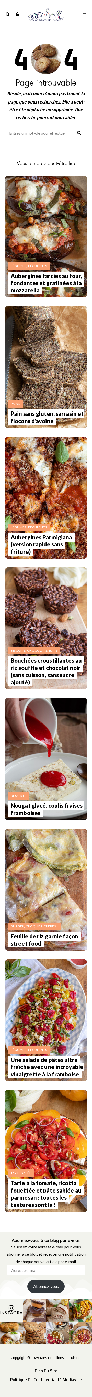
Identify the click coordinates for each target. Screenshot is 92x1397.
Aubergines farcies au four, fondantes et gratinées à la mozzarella (46, 283)
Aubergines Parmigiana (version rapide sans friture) (41, 544)
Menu (84, 14)
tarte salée (21, 1173)
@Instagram (11, 1312)
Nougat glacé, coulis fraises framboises (47, 809)
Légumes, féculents (29, 266)
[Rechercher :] (46, 133)
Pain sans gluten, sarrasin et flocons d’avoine (47, 417)
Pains (15, 404)
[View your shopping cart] (17, 14)
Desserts (18, 796)
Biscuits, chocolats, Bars (34, 650)
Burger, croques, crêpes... (35, 926)
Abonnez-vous (46, 1286)
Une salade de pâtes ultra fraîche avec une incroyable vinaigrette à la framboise (47, 1067)
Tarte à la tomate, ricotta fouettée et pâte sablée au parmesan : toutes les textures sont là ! (46, 1194)
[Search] (79, 133)
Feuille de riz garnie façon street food (44, 940)
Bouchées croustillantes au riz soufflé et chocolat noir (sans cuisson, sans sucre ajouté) (46, 671)
